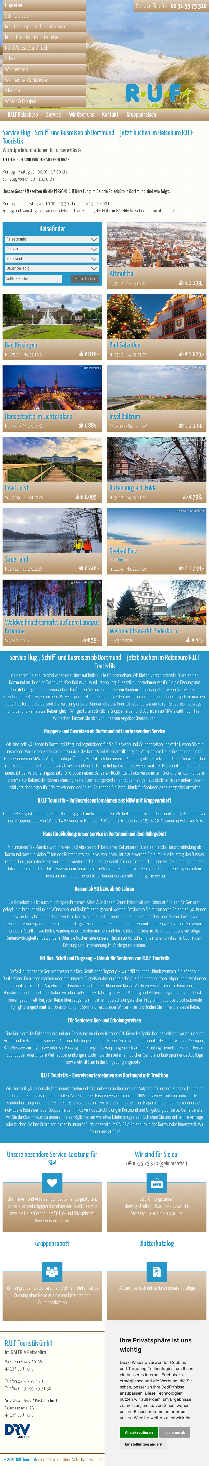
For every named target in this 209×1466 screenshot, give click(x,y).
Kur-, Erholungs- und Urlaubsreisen (36, 26)
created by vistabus (54, 1459)
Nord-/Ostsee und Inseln (27, 48)
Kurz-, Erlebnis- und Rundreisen (33, 37)
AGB (75, 1459)
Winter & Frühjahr (20, 101)
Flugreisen (14, 5)
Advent (11, 58)
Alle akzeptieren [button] (139, 1432)
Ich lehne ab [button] (174, 1432)
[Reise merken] (116, 231)
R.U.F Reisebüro (23, 115)
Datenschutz (91, 1459)
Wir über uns (81, 115)
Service (53, 115)
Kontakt (110, 115)
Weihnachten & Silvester (26, 80)
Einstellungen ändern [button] (143, 1444)
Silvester (13, 90)
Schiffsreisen (16, 16)
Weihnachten (16, 69)
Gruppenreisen (141, 115)
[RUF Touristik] (167, 69)
